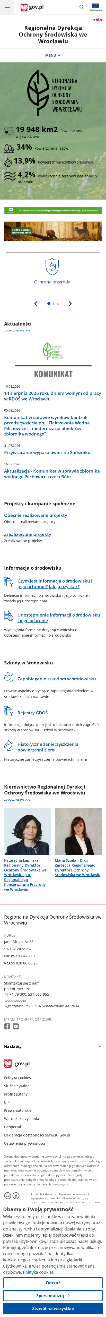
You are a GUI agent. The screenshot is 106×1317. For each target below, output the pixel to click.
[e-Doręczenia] (53, 210)
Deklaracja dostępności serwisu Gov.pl (37, 1135)
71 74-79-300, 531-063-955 (26, 994)
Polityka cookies (17, 1077)
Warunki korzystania (21, 1118)
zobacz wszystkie (17, 330)
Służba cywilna (17, 1085)
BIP (7, 1102)
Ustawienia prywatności (24, 1143)
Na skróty (13, 1046)
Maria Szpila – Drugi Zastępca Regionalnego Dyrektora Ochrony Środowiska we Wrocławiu (77, 867)
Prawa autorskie (18, 1110)
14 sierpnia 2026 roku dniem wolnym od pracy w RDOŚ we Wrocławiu (52, 395)
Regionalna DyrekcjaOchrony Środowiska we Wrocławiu (53, 34)
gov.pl (22, 1063)
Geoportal (12, 1126)
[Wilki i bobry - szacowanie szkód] (53, 231)
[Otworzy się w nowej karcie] (7, 1026)
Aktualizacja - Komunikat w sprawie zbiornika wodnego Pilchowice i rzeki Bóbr (52, 473)
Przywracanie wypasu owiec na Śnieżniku (47, 452)
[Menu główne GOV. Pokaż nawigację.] (7, 7)
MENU (50, 55)
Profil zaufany (16, 1094)
